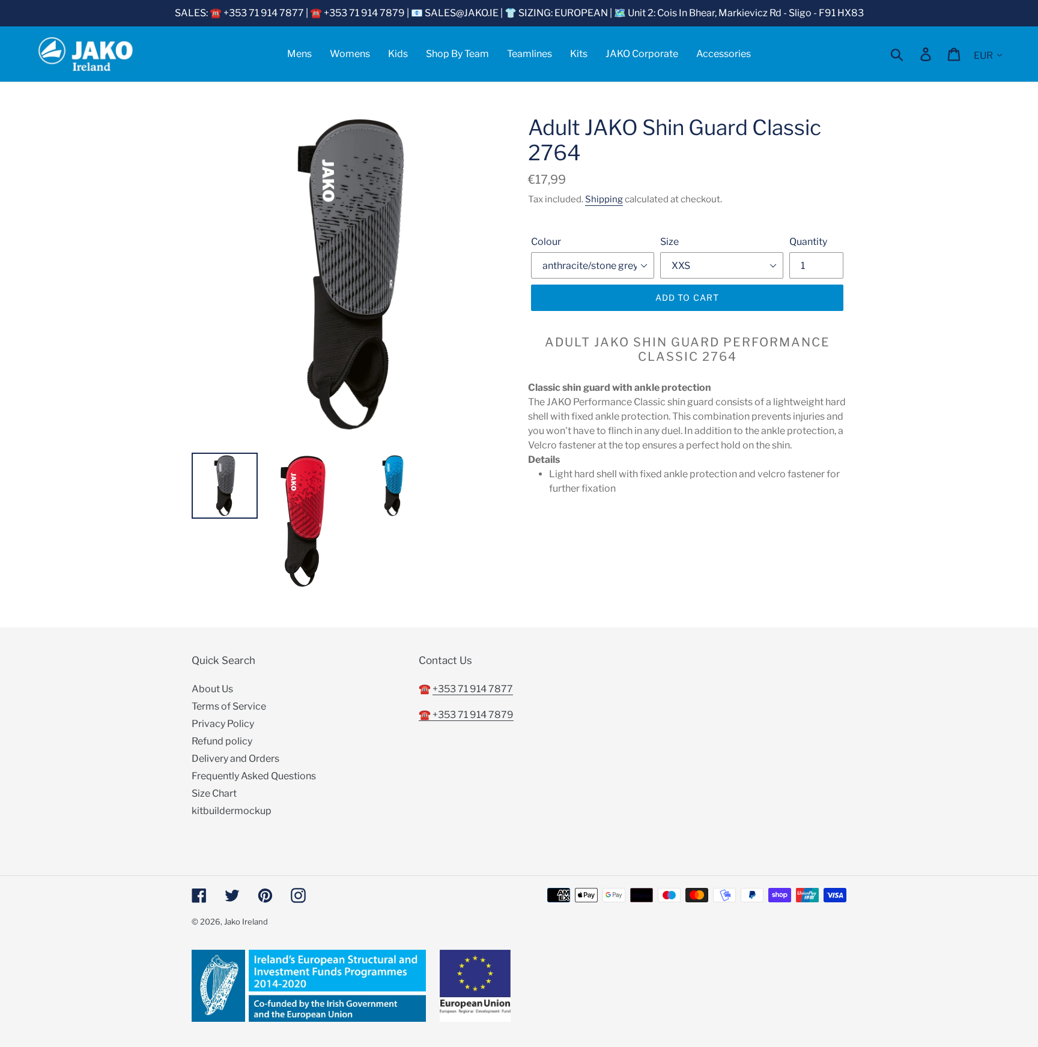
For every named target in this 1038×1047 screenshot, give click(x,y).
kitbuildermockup (232, 810)
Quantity (808, 241)
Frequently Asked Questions (254, 776)
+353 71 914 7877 (472, 689)
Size (669, 241)
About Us (212, 689)
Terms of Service (229, 706)
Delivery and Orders (235, 758)
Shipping (604, 199)
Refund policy (222, 741)
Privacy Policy (223, 723)
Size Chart (214, 793)
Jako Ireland (246, 921)
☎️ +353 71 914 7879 (466, 714)
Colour (546, 241)
